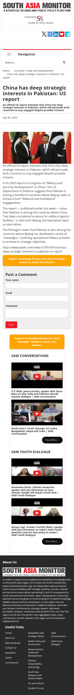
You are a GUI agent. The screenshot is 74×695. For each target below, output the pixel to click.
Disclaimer (10, 652)
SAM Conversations (58, 634)
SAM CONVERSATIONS (30, 355)
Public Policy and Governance (36, 643)
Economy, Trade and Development (34, 70)
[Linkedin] (56, 34)
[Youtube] (61, 34)
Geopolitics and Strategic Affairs (36, 634)
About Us (10, 637)
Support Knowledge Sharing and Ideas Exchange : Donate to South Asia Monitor (37, 260)
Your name (12, 280)
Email (9, 293)
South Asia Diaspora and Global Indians (35, 675)
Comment (11, 305)
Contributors (11, 662)
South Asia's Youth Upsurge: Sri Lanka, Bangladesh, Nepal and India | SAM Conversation (34, 431)
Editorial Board (12, 642)
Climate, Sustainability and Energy (35, 663)
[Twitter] (44, 34)
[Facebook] (50, 34)
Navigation (26, 54)
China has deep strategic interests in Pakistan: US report (34, 93)
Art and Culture (36, 683)
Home (6, 70)
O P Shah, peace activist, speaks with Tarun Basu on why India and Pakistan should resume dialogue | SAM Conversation (36, 394)
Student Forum (36, 688)
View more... (52, 440)
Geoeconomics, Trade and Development (36, 652)
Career (8, 657)
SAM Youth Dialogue (30, 451)
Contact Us (10, 647)
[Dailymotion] (67, 34)
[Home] (37, 7)
